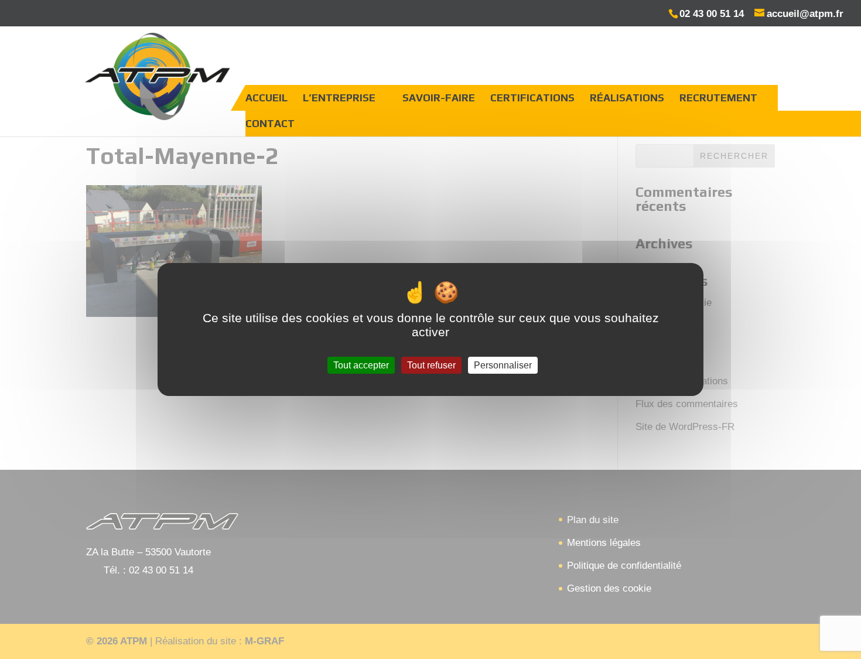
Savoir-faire (438, 97)
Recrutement (718, 97)
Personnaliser (503, 365)
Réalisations (627, 97)
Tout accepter (361, 365)
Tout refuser (431, 365)
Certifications (532, 97)
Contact (270, 123)
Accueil (266, 97)
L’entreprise (339, 97)
